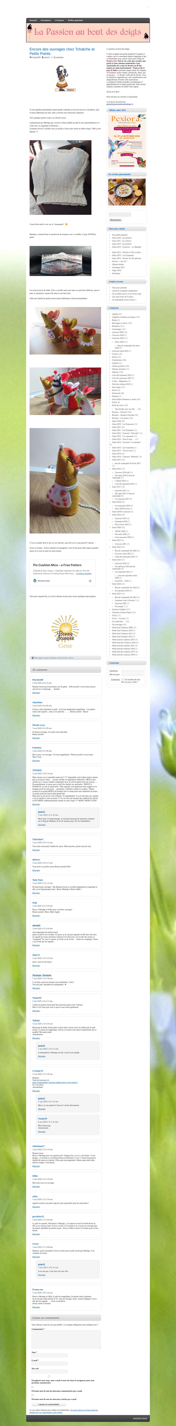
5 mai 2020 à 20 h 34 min (42, 1293)
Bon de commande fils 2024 (126, 587)
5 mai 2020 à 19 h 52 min (48, 1267)
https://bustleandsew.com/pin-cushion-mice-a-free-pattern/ (55, 1082)
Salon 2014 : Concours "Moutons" (125, 457)
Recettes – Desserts (119, 412)
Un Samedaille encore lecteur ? (124, 300)
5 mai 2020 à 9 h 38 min (42, 751)
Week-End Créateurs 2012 (122, 636)
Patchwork (116, 393)
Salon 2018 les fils (122, 509)
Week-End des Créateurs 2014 (123, 642)
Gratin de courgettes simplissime (124, 291)
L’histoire (59, 20)
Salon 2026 (119, 342)
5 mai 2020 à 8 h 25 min (42, 683)
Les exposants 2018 (122, 506)
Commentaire (38, 1329)
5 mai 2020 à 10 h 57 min (42, 863)
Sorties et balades (119, 609)
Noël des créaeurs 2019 (121, 384)
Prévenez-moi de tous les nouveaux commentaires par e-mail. (57, 1391)
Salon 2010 (116, 421)
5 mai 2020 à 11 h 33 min (48, 815)
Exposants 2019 (121, 521)
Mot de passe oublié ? (129, 682)
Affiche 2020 (120, 531)
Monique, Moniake (41, 975)
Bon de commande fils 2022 (126, 551)
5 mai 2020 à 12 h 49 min (42, 928)
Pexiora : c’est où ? (119, 261)
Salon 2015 (116, 460)
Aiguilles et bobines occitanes (123, 317)
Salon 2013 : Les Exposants (123, 255)
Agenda (115, 314)
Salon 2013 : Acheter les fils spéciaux (126, 258)
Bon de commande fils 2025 (126, 597)
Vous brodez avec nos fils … (126, 409)
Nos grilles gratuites (120, 235)
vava (34, 1196)
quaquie (36, 925)
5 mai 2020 (36, 57)
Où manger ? (120, 606)
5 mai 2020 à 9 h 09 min (42, 728)
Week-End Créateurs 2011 (122, 633)
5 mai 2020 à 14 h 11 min (42, 1001)
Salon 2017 (116, 487)
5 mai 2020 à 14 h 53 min (48, 1049)
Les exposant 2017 (122, 499)
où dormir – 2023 (122, 581)
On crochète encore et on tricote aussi (126, 294)
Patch (114, 390)
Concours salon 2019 (120, 351)
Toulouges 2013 (118, 267)
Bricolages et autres (41, 658)
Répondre (36, 693)
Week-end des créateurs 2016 (123, 649)
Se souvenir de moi (132, 679)
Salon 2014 (116, 454)
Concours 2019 (121, 518)
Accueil (33, 20)
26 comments (58, 57)
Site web (35, 1368)
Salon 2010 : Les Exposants (123, 424)
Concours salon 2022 (123, 554)
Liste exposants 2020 (123, 537)
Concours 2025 (121, 603)
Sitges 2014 (116, 270)
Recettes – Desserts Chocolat (123, 415)
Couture (115, 354)
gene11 (47, 57)
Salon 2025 (116, 593)
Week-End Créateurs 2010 (122, 630)
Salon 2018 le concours (121, 512)
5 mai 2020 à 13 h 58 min (42, 978)
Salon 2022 (116, 547)
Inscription (46, 20)
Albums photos (118, 264)
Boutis (114, 320)
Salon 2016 (116, 469)
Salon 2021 (116, 540)
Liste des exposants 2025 (121, 378)
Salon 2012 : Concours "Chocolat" (125, 433)
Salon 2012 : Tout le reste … (123, 439)
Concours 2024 (118, 335)
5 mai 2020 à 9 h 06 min (42, 705)
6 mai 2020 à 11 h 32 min (48, 1122)
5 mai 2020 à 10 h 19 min (42, 773)
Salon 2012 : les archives (121, 244)
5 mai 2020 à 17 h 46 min (42, 1220)
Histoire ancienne (119, 369)
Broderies (115, 326)
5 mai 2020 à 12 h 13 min (42, 883)
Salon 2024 (116, 584)
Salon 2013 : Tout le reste (122, 450)
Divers (114, 357)
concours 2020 (117, 332)
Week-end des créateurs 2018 (123, 655)
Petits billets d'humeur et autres (124, 399)
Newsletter (116, 273)
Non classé (116, 387)
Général (115, 363)
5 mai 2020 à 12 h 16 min (42, 906)
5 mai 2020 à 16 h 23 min (48, 1101)
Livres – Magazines (119, 381)
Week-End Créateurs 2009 (122, 627)
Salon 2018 (116, 502)
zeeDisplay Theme (140, 1418)
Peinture (115, 396)
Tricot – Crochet (118, 618)
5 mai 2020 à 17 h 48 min (42, 1247)
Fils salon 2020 (121, 534)
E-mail (35, 1360)
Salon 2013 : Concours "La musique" (126, 442)
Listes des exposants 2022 (125, 557)
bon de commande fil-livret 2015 (128, 463)
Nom (34, 1352)
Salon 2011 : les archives (121, 241)
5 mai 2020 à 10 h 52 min (42, 842)
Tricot (71, 658)
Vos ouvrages (117, 624)
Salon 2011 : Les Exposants (123, 430)
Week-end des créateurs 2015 (123, 646)
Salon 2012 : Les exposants (122, 436)
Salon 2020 (116, 527)
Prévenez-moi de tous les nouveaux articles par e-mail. (54, 1399)
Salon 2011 (116, 427)
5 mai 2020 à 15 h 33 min (42, 1149)
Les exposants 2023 (122, 572)
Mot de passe (115, 674)
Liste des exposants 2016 (124, 484)
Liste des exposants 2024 (121, 375)
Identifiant (114, 671)
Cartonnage (116, 329)
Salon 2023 (116, 560)
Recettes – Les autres (120, 418)
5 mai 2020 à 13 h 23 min (42, 958)
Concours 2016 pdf (122, 472)
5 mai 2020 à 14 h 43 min (42, 1024)
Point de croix (117, 405)
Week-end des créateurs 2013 (123, 639)
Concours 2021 (121, 544)
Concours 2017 (121, 490)
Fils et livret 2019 (122, 524)
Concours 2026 (118, 338)
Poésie (114, 402)
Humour (115, 372)
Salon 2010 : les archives (121, 238)
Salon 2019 (116, 515)
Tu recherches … (118, 621)
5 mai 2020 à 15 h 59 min (42, 1179)
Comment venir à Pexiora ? (125, 600)
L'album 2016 (120, 481)
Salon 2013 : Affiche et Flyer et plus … (127, 252)
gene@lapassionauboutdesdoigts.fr (120, 104)
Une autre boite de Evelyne (122, 297)
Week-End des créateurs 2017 (123, 652)
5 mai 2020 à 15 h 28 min (42, 1074)
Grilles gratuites (75, 20)
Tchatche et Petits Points (59, 658)
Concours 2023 (121, 563)
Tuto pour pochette (119, 288)
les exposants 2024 (122, 590)
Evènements (116, 360)
